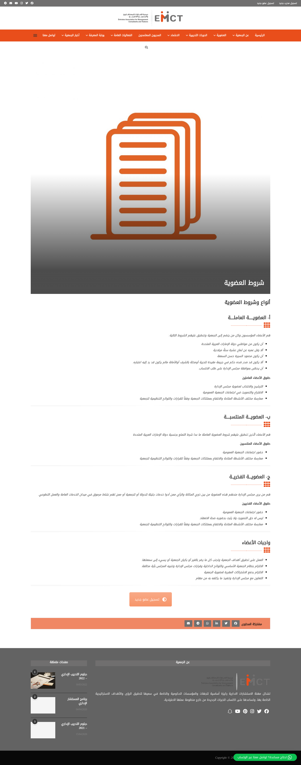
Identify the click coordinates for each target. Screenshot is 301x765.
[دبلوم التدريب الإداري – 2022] (43, 680)
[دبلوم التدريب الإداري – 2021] (43, 730)
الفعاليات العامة (123, 35)
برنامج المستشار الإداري (77, 701)
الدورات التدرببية (198, 35)
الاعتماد (175, 35)
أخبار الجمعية (72, 35)
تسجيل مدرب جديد (288, 3)
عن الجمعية (242, 35)
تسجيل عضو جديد (265, 3)
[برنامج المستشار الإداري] (43, 705)
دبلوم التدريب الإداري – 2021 (74, 726)
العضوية (221, 35)
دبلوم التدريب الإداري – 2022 (74, 676)
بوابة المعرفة (96, 35)
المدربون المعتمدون (149, 35)
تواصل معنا (49, 35)
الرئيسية (260, 35)
